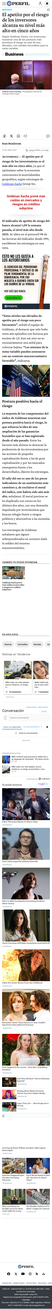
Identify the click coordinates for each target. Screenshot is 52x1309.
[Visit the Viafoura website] (44, 779)
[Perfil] (26, 1267)
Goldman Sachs (12, 183)
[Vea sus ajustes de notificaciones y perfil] (47, 3)
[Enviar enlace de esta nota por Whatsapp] (18, 136)
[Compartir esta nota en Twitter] (11, 136)
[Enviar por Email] (25, 136)
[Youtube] (23, 1274)
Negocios (8, 644)
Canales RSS (7, 1283)
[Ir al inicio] (18, 3)
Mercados (37, 644)
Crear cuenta (43, 707)
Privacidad (42, 1283)
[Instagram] (30, 1274)
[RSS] (37, 1274)
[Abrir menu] (4, 3)
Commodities (23, 644)
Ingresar (40, 3)
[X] (15, 1274)
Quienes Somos (19, 1283)
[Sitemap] (43, 1274)
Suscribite (13, 298)
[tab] (12, 727)
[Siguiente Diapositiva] (47, 676)
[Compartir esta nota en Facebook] (4, 136)
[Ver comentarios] (48, 10)
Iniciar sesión (31, 707)
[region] (26, 743)
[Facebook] (8, 1274)
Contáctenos (31, 1283)
